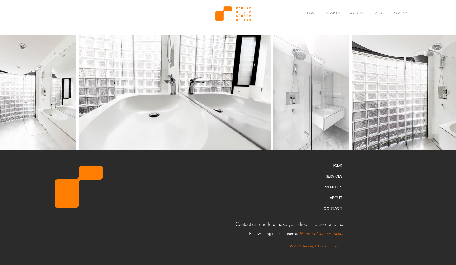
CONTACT (333, 208)
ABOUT (336, 197)
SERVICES (334, 176)
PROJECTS (333, 187)
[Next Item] (448, 93)
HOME (337, 165)
